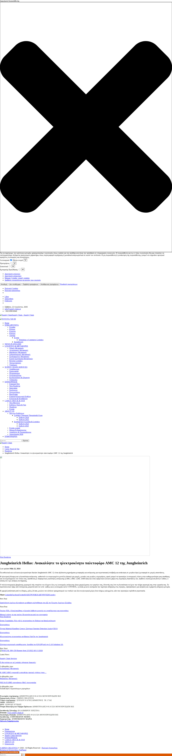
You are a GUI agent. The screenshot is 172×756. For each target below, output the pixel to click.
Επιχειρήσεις (5, 625)
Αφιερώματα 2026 (16, 434)
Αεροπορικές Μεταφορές (18, 350)
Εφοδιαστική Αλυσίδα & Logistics (27, 422)
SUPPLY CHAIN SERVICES (16, 367)
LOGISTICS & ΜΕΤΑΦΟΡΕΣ (16, 346)
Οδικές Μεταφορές (16, 348)
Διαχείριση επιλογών (12, 274)
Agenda (12, 336)
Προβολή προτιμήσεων (30, 284)
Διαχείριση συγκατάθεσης (9, 752)
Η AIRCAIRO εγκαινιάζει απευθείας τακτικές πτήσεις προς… (23, 672)
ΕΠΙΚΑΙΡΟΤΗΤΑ (12, 325)
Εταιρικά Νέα (14, 384)
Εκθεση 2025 (24, 426)
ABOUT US (9, 411)
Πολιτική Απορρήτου (49, 748)
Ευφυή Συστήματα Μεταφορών (21, 359)
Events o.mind (14, 428)
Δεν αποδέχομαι (15, 284)
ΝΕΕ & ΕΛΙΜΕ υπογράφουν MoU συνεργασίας (18, 683)
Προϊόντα (12, 407)
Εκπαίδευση (18, 342)
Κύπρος (12, 329)
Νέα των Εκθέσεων (16, 413)
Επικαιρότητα (10, 731)
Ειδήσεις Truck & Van (17, 405)
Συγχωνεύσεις (14, 392)
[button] (86, 127)
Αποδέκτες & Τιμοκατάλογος (20, 432)
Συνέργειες (13, 390)
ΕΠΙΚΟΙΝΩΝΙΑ (11, 436)
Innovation (13, 388)
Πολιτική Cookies (11, 288)
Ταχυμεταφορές (15, 363)
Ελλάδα (12, 327)
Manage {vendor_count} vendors (17, 278)
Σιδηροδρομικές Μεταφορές (19, 354)
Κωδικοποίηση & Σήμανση (19, 378)
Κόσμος (12, 333)
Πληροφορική (14, 373)
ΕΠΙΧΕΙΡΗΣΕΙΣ (11, 382)
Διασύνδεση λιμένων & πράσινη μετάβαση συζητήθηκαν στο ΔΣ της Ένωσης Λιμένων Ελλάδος (35, 603)
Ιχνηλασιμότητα (15, 375)
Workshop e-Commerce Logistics (31, 340)
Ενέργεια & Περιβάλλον (18, 399)
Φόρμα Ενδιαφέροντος (17, 430)
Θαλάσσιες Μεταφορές (18, 352)
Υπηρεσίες (13, 380)
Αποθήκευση (14, 369)
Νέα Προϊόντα (14, 386)
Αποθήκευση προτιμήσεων (50, 284)
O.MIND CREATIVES (9, 748)
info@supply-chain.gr (13, 309)
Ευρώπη (12, 331)
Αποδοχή (4, 284)
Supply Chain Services (8, 658)
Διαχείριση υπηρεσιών (13, 276)
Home (7, 729)
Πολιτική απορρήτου (12, 291)
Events (16, 338)
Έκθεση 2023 (24, 424)
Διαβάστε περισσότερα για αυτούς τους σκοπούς (23, 280)
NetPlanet (22, 750)
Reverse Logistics (15, 361)
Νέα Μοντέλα (14, 403)
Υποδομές (13, 365)
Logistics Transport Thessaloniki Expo (28, 415)
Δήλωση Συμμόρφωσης (9, 721)
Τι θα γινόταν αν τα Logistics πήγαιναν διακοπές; (18, 662)
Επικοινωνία (9, 744)
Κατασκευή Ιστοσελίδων (9, 750)
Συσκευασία (13, 371)
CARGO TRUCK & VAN (15, 401)
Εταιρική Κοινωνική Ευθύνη (20, 396)
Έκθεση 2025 (24, 420)
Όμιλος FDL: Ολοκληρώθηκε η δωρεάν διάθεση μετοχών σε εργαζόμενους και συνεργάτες (34, 611)
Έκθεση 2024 (24, 417)
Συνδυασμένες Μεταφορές (19, 357)
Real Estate (13, 394)
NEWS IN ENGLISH (13, 344)
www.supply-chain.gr (15, 713)
